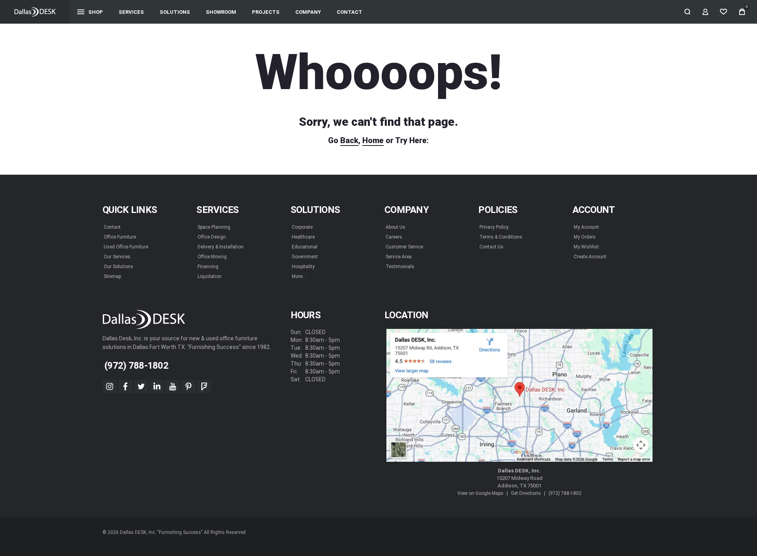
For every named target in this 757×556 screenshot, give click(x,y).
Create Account (590, 256)
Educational (304, 247)
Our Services (117, 256)
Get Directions (526, 493)
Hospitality (303, 266)
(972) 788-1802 (565, 493)
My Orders (585, 237)
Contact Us (491, 247)
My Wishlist (586, 247)
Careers (394, 237)
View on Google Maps (480, 493)
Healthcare (303, 237)
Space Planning (214, 227)
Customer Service (404, 247)
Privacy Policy (494, 227)
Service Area (399, 256)
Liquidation (210, 276)
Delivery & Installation (221, 247)
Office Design (212, 237)
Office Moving (212, 256)
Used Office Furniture (126, 247)
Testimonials (400, 266)
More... (299, 276)
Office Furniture (120, 237)
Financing (208, 266)
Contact (112, 227)
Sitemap (112, 276)
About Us (395, 227)
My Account (586, 227)
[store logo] (35, 12)
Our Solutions (118, 266)
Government (305, 256)
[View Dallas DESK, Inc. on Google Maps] (519, 395)
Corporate (302, 227)
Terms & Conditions (500, 237)
